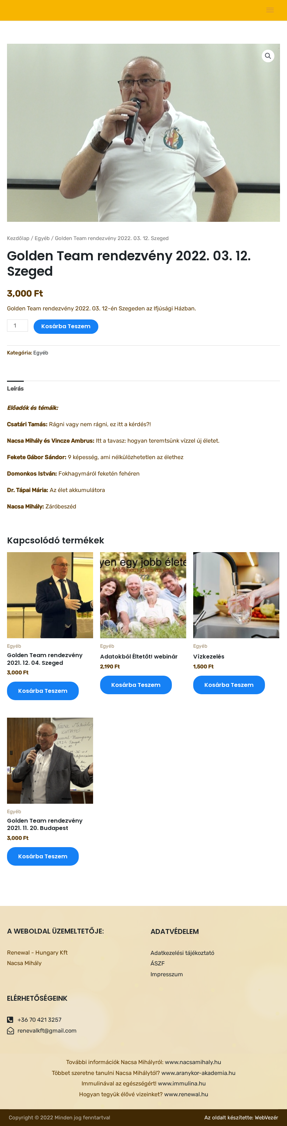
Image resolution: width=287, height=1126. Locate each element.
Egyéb (42, 238)
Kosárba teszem (66, 326)
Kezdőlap (18, 238)
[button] (268, 56)
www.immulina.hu (182, 1083)
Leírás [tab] (15, 388)
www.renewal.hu (186, 1094)
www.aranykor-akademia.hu (198, 1073)
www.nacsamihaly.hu (193, 1062)
